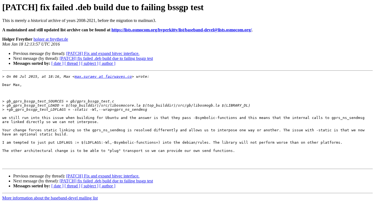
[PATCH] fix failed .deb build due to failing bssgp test (106, 58)
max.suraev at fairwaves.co (103, 76)
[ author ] (107, 63)
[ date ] (57, 63)
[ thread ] (72, 63)
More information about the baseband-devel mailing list (50, 198)
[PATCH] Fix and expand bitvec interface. (102, 53)
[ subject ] (89, 63)
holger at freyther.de (50, 39)
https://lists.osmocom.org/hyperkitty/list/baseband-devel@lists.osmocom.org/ (181, 29)
